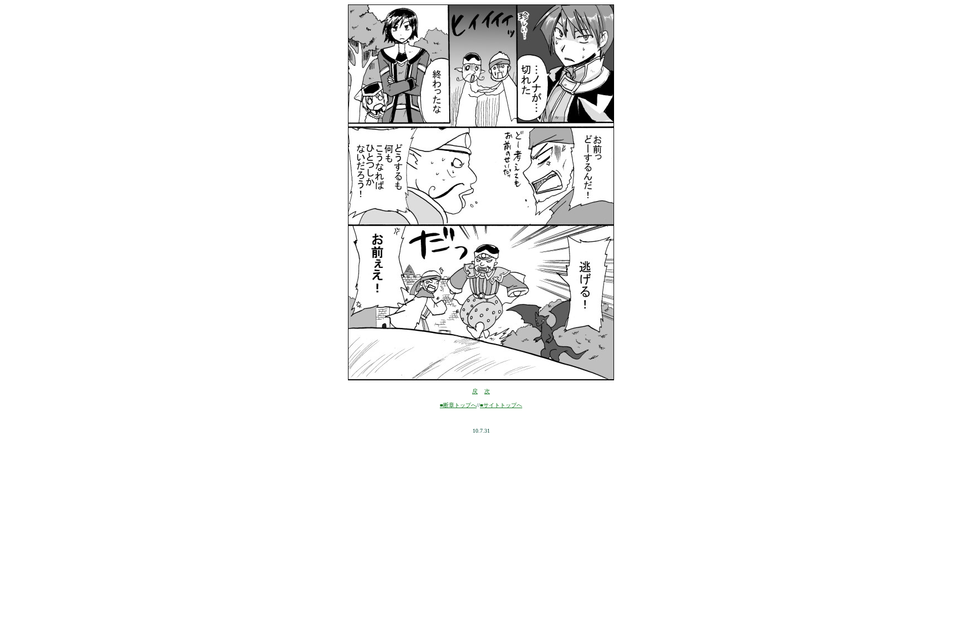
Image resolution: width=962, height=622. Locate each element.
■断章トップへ (458, 405)
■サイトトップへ (501, 405)
